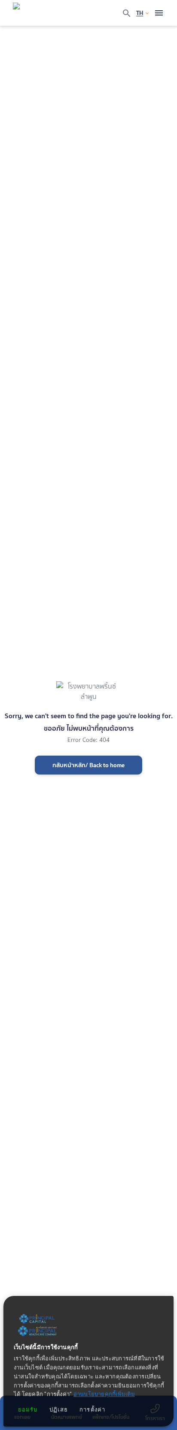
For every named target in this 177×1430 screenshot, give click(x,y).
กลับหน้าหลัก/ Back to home (88, 765)
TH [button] (139, 13)
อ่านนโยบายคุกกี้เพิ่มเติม (104, 1394)
